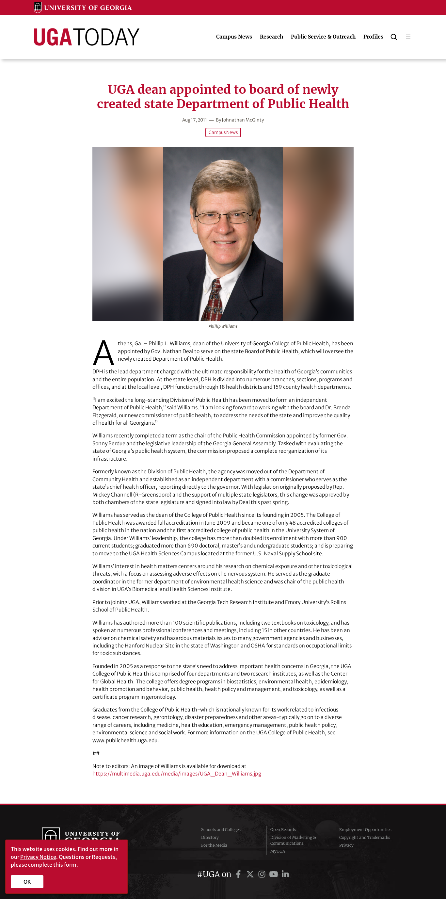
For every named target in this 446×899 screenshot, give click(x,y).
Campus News (223, 132)
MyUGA (277, 851)
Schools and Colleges (221, 829)
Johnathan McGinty (243, 120)
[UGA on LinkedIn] (285, 874)
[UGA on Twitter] (251, 874)
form (70, 864)
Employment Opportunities (365, 829)
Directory (210, 837)
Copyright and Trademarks (364, 837)
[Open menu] (408, 37)
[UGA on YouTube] (274, 874)
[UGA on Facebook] (239, 874)
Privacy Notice (38, 857)
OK (27, 881)
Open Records (283, 829)
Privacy (346, 845)
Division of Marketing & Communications (293, 840)
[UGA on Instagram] (263, 874)
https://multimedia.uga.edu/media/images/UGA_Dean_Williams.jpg (176, 774)
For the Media (214, 845)
